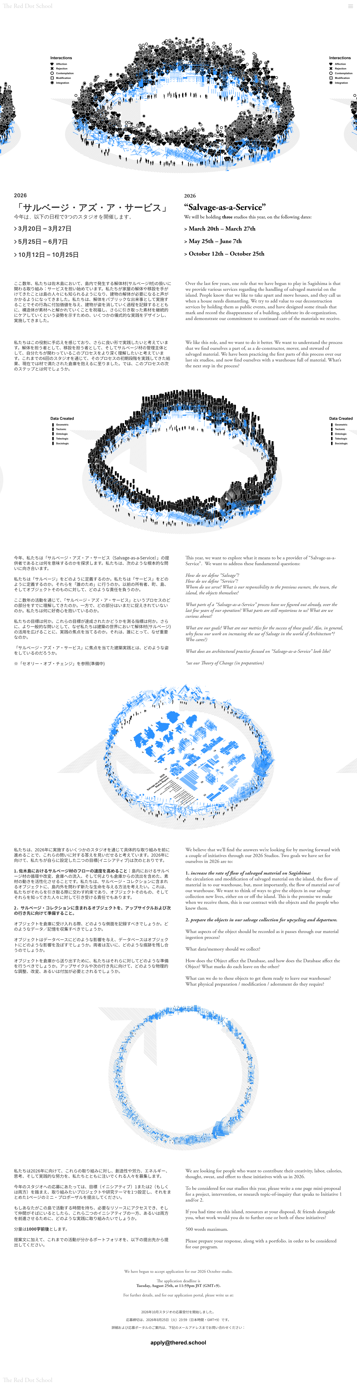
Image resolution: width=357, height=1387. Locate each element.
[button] (350, 6)
